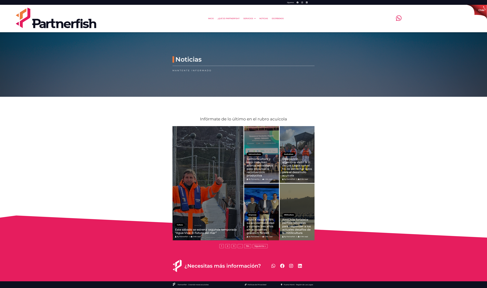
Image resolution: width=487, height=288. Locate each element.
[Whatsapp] (273, 265)
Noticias (263, 18)
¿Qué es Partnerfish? (229, 18)
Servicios (248, 18)
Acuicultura (288, 154)
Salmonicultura (255, 154)
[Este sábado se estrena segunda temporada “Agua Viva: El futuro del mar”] (208, 183)
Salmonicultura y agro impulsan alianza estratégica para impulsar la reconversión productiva (260, 167)
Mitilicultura (289, 215)
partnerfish (183, 237)
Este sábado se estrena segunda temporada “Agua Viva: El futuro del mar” (206, 231)
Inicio (211, 18)
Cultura (180, 225)
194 (247, 246)
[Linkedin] (307, 2)
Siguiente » (260, 246)
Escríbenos (278, 18)
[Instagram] (302, 2)
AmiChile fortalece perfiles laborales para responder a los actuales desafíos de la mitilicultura (296, 226)
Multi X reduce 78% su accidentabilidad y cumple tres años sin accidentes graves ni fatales (260, 226)
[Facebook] (298, 2)
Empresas (252, 215)
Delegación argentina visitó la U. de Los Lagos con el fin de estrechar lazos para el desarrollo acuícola (297, 167)
